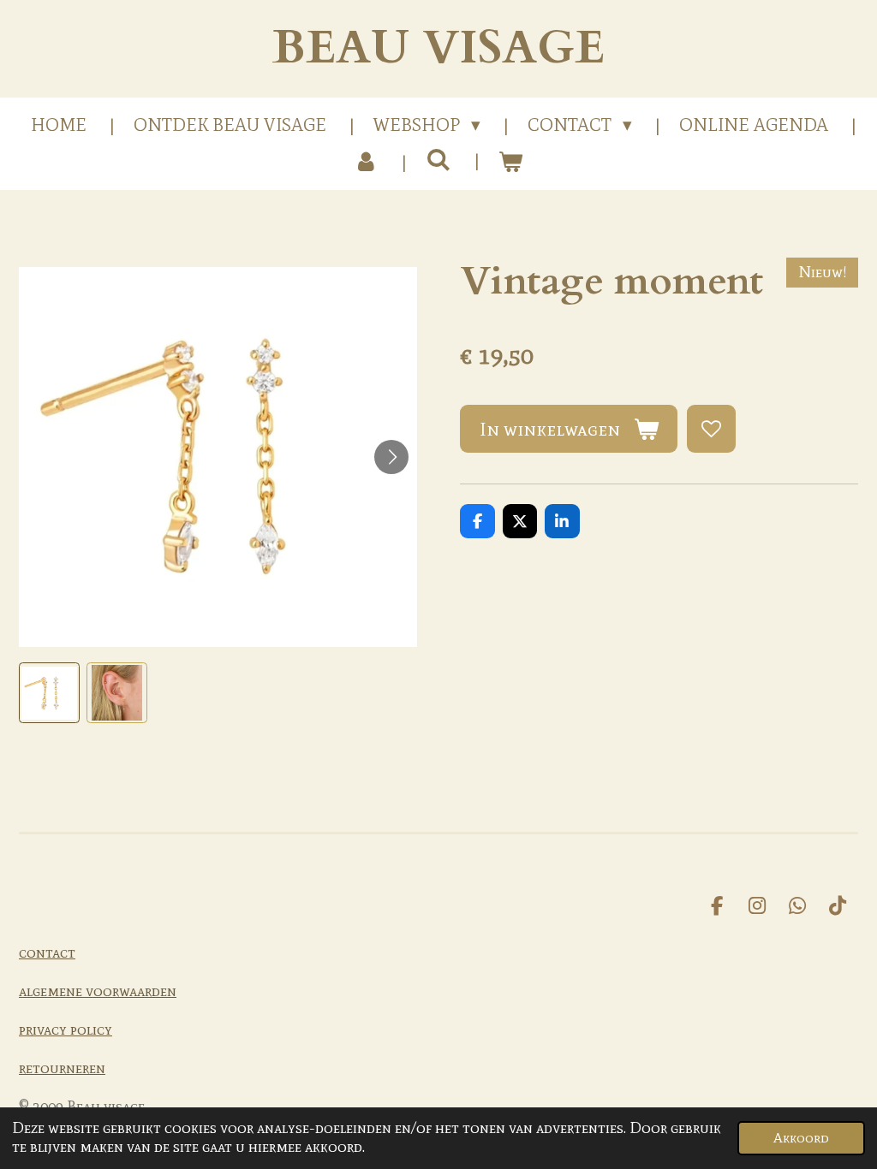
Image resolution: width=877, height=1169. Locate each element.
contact (47, 952)
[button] (49, 692)
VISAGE (438, 48)
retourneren (62, 1068)
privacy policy (65, 1029)
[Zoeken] (438, 160)
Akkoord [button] (801, 1137)
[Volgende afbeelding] (391, 457)
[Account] (366, 162)
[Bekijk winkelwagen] (511, 162)
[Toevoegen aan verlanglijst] (711, 429)
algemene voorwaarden (97, 991)
